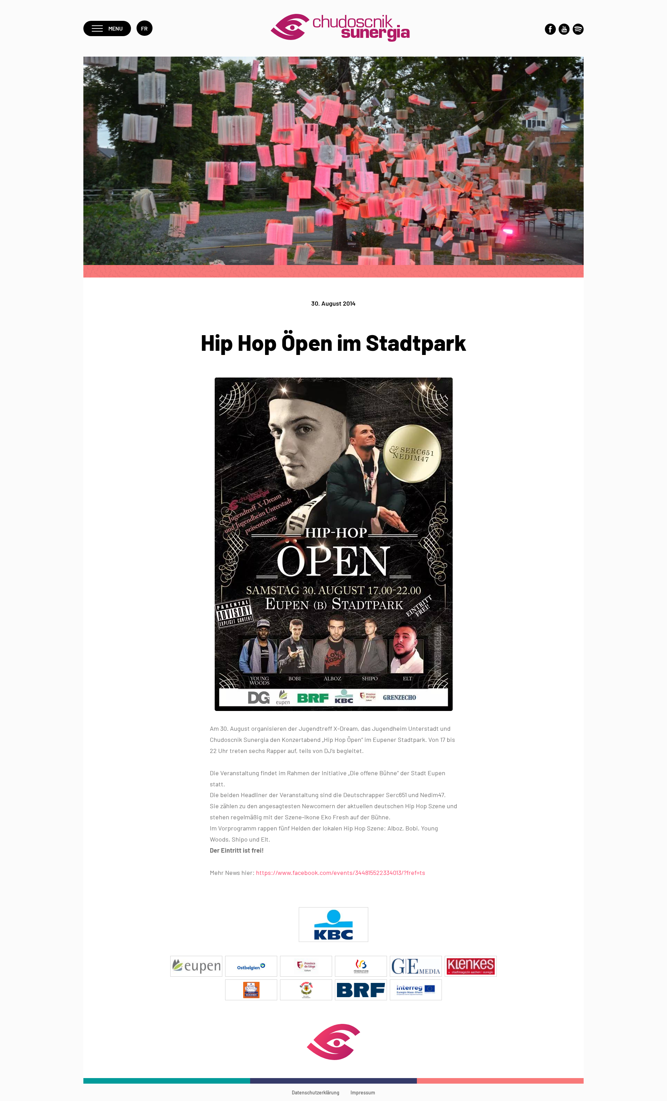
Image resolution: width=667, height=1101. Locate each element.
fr (144, 28)
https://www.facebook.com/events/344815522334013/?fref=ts (340, 872)
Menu (115, 28)
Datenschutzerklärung (315, 1092)
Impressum (363, 1092)
